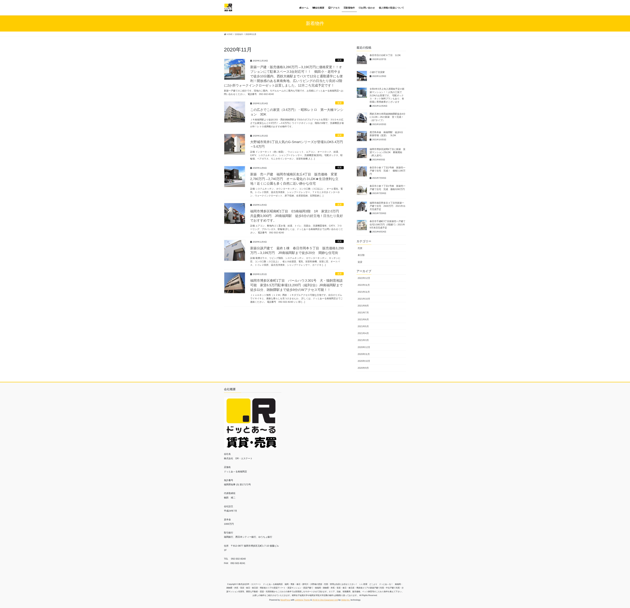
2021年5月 (363, 326)
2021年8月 (363, 305)
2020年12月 (364, 347)
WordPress (285, 600)
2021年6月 (363, 319)
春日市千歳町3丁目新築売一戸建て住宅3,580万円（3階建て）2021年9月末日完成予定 (387, 224)
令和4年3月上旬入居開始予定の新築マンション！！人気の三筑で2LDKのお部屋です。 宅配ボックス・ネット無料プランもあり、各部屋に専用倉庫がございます (387, 95)
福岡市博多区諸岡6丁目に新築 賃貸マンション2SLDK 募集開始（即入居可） (387, 152)
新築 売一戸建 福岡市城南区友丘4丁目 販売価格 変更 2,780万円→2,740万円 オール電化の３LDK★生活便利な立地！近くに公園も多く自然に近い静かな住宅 (295, 178)
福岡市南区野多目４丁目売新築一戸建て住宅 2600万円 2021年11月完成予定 (387, 206)
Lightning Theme (302, 600)
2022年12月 (364, 278)
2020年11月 (364, 354)
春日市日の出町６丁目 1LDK (385, 55)
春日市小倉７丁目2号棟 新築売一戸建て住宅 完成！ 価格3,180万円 (387, 170)
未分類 (361, 255)
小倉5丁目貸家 (377, 72)
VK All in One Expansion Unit (325, 600)
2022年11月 (364, 285)
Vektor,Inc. (345, 600)
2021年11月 (364, 292)
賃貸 (339, 103)
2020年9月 (363, 368)
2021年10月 (364, 298)
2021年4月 (363, 333)
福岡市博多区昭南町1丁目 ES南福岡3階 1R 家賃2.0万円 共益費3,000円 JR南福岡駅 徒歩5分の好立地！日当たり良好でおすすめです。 (296, 215)
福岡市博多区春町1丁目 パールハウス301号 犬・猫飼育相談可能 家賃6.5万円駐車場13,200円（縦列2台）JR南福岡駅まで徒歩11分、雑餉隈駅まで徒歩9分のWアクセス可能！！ (296, 285)
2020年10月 (364, 361)
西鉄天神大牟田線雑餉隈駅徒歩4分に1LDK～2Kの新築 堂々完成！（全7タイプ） (387, 117)
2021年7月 (363, 312)
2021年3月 (363, 340)
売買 (339, 60)
